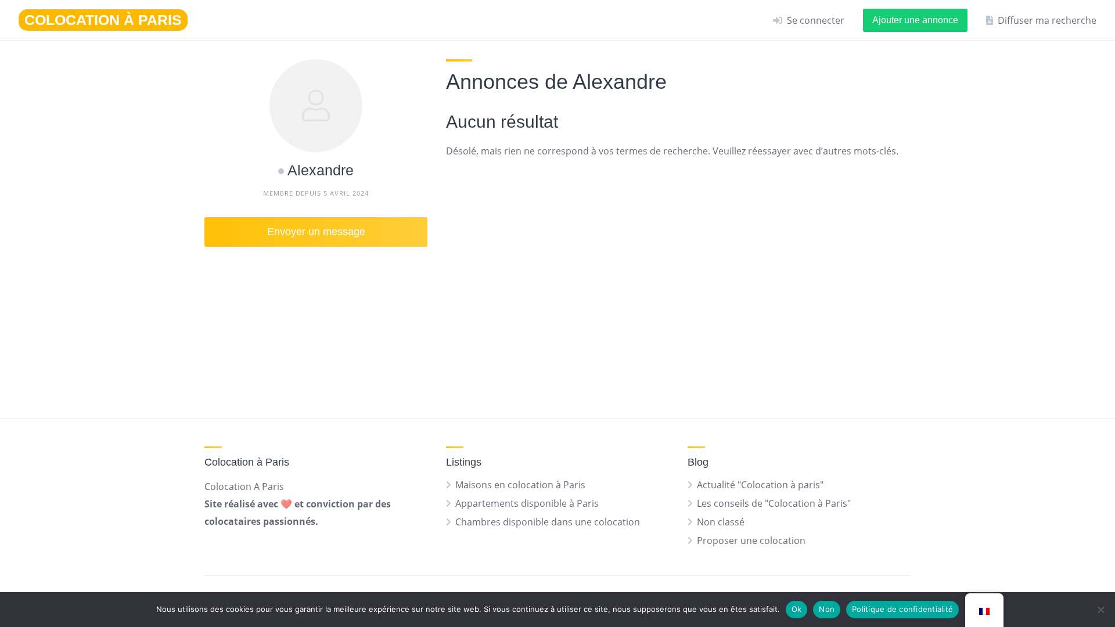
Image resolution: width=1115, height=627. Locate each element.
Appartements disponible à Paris (527, 503)
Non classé (720, 522)
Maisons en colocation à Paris (520, 484)
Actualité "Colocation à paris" (760, 484)
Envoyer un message (316, 231)
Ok (797, 609)
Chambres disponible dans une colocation (547, 522)
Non (827, 609)
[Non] (1100, 609)
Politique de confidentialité (902, 609)
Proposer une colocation (751, 540)
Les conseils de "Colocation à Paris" (774, 503)
